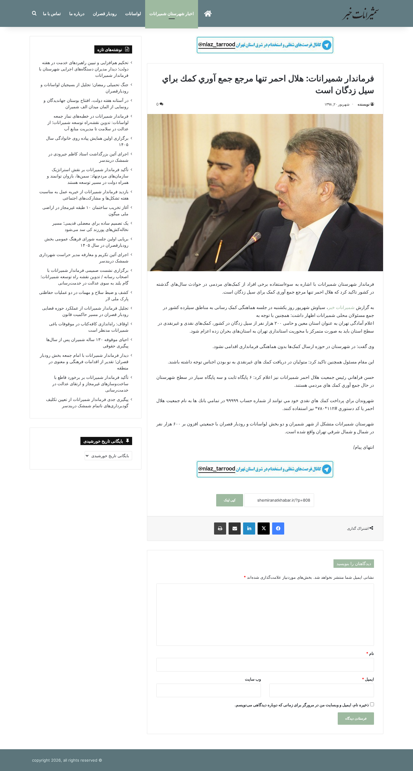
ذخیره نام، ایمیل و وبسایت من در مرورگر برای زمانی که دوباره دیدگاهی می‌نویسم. (302, 704)
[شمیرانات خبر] (360, 13)
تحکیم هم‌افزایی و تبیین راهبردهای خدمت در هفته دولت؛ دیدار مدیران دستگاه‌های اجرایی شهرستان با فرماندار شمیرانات (83, 69)
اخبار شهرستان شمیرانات (171, 13)
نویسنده (363, 104)
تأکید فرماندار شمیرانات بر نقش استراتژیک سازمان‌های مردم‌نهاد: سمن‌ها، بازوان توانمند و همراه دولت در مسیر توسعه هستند (87, 176)
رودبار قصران (105, 13)
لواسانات (133, 13)
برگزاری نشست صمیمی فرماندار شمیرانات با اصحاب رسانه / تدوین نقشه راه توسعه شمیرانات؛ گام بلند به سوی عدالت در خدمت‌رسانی (84, 276)
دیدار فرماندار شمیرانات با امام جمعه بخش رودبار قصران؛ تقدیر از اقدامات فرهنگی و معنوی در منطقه (84, 361)
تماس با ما (52, 13)
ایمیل (368, 679)
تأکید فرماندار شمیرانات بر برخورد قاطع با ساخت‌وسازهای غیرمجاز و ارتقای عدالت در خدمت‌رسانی (90, 383)
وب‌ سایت (253, 679)
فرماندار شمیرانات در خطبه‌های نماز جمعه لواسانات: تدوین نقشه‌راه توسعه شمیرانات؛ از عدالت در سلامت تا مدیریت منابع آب (87, 122)
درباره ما (76, 13)
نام (370, 653)
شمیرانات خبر (341, 307)
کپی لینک (230, 500)
